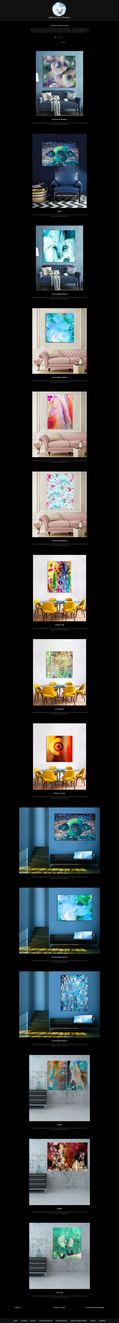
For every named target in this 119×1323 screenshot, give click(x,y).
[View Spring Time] (59, 621)
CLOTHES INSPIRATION (45, 1320)
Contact (93, 1320)
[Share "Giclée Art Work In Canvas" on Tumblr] (61, 37)
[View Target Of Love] (59, 790)
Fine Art (17, 1307)
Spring (59, 1208)
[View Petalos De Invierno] (59, 116)
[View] (59, 457)
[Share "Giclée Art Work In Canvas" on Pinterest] (59, 37)
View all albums (59, 1307)
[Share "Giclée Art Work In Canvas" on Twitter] (55, 37)
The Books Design (61, 1320)
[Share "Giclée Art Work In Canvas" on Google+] (64, 37)
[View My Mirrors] (59, 705)
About (16, 1320)
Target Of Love (59, 793)
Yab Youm (59, 1292)
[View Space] (59, 208)
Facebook (102, 1320)
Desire (59, 1125)
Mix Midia (24, 1320)
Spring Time (59, 625)
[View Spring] (59, 1205)
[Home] (59, 18)
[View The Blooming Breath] (59, 290)
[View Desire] (59, 1121)
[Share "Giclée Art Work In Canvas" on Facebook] (57, 37)
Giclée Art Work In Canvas (95, 1307)
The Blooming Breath (59, 294)
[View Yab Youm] (59, 1289)
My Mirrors (59, 709)
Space (59, 211)
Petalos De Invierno (59, 119)
